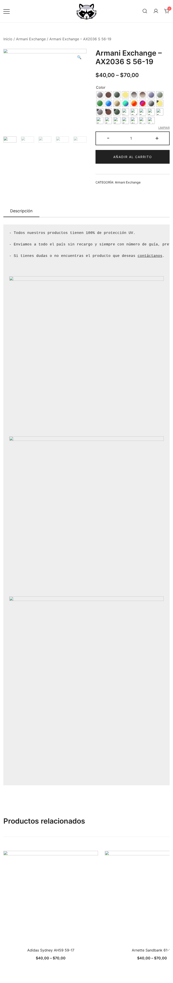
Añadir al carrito (132, 157)
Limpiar (164, 127)
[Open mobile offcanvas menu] (6, 11)
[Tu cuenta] (156, 11)
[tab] (21, 211)
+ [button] (157, 138)
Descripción (21, 210)
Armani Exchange (31, 39)
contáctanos (150, 256)
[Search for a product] (145, 11)
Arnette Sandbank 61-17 (152, 950)
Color (100, 87)
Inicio (7, 39)
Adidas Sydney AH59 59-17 (50, 950)
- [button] (108, 138)
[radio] (99, 94)
